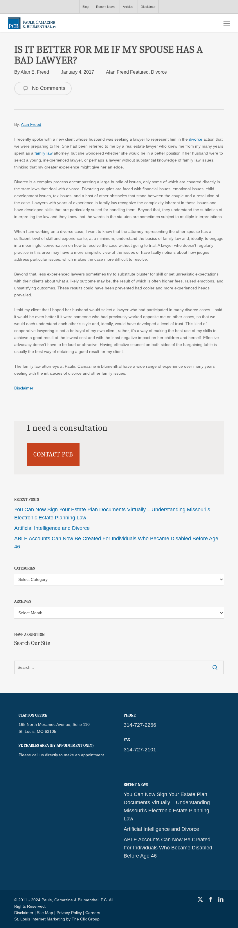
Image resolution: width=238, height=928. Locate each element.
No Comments (47, 88)
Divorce (159, 72)
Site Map (45, 912)
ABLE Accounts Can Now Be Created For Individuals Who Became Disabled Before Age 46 (116, 543)
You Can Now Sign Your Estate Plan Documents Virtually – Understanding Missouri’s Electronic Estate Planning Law (112, 514)
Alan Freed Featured (127, 72)
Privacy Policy (69, 912)
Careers (92, 912)
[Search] (215, 667)
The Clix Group (86, 919)
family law (44, 153)
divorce (195, 139)
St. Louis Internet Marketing (39, 919)
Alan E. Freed (35, 72)
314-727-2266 (140, 725)
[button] (226, 23)
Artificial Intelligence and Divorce (52, 528)
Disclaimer (23, 388)
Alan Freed (31, 124)
